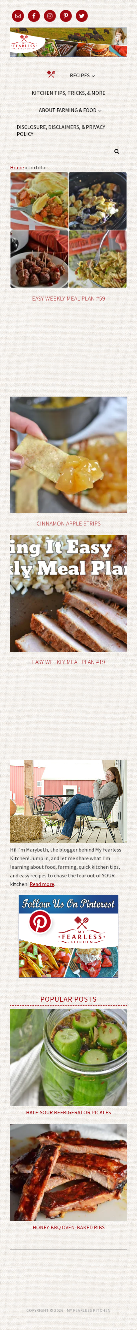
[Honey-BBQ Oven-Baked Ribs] (68, 1172)
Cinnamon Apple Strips (69, 523)
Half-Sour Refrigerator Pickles (68, 1112)
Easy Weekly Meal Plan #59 (68, 298)
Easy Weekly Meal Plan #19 (68, 662)
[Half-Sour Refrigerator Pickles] (68, 1057)
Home (17, 167)
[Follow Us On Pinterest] (68, 982)
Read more (42, 884)
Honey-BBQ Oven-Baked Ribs (69, 1227)
